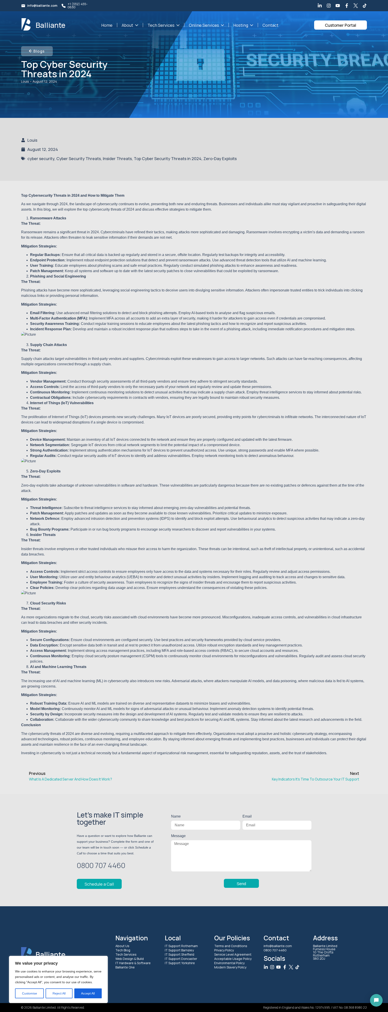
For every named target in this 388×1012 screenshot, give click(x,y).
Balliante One (125, 967)
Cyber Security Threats (78, 158)
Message (178, 836)
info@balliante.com (42, 5)
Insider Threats (117, 158)
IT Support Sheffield (179, 954)
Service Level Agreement (232, 954)
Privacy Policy (224, 950)
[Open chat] (376, 1000)
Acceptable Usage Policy (232, 959)
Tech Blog (122, 950)
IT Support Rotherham (181, 946)
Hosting (240, 25)
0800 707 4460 (275, 950)
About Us (122, 946)
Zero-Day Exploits (220, 158)
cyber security (40, 158)
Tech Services (161, 25)
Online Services (204, 25)
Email (246, 816)
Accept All (88, 993)
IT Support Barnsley (179, 950)
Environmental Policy (229, 963)
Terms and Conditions (230, 946)
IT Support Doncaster (181, 959)
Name (176, 816)
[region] (58, 979)
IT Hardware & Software (133, 963)
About (127, 25)
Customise (29, 993)
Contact (270, 25)
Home (106, 25)
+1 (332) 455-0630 (78, 5)
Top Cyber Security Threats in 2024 (167, 158)
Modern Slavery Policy (230, 967)
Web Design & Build (129, 959)
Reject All (59, 993)
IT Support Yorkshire (180, 963)
